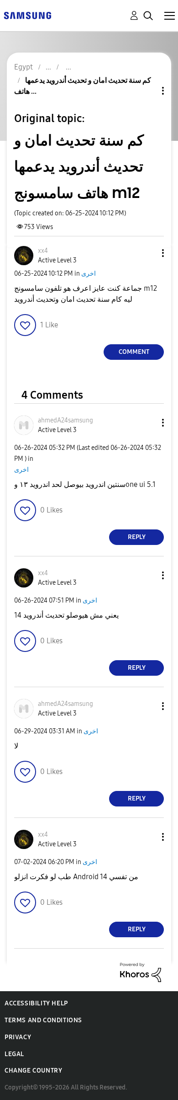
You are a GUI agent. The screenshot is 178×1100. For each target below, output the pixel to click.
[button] (147, 253)
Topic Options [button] (147, 91)
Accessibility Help (36, 1003)
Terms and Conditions (43, 1020)
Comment (134, 352)
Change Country (33, 1070)
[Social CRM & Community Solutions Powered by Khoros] (140, 971)
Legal (14, 1054)
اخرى (88, 274)
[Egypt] (27, 15)
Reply (137, 537)
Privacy (18, 1037)
